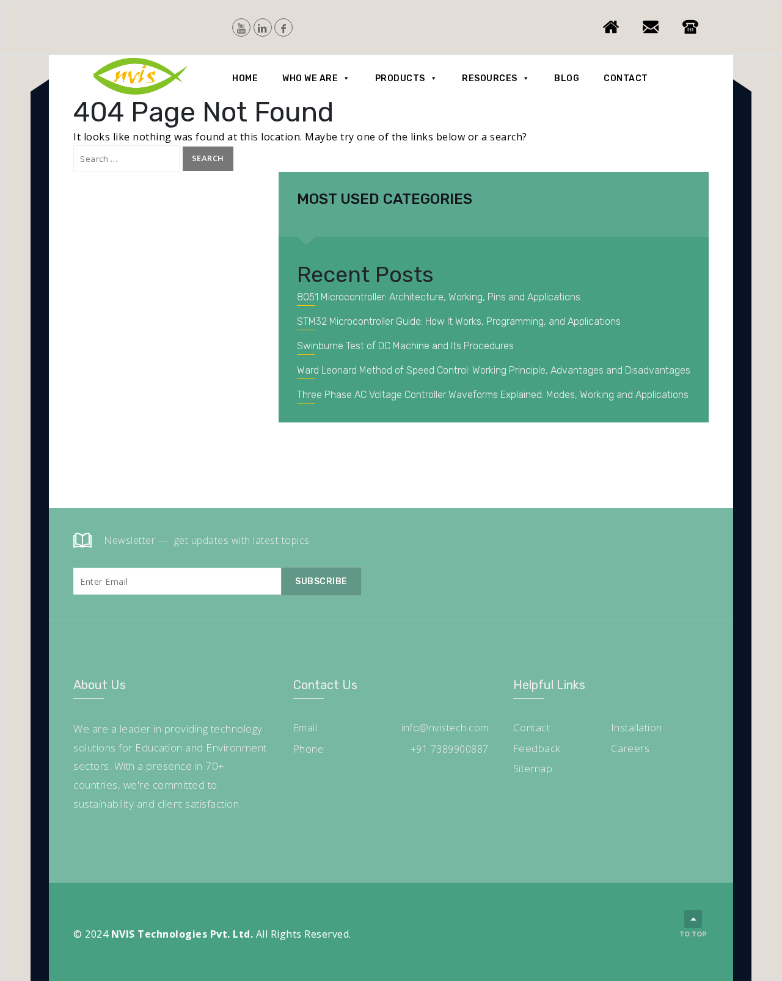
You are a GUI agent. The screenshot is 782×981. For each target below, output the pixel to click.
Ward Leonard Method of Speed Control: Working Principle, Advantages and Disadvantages (493, 370)
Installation (636, 727)
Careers (630, 748)
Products (400, 78)
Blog (566, 78)
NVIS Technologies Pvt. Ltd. (182, 934)
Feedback (537, 748)
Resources (489, 78)
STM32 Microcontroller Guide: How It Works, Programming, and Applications (459, 321)
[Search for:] (126, 158)
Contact (626, 78)
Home (245, 78)
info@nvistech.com (445, 727)
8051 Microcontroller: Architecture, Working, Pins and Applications (438, 297)
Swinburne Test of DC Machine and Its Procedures (405, 346)
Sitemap (533, 768)
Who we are (310, 78)
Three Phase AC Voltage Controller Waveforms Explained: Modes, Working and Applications (493, 394)
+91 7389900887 (450, 749)
